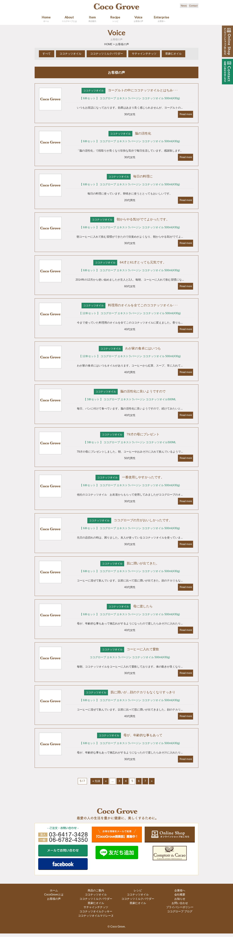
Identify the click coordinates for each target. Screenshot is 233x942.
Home (46, 18)
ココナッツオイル (70, 53)
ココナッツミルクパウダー (106, 53)
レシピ (137, 890)
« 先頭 (96, 781)
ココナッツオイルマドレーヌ (95, 915)
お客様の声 (53, 898)
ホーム (53, 890)
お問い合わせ (179, 903)
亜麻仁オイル (173, 53)
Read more (185, 114)
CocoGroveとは (53, 894)
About (69, 18)
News (184, 5)
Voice (138, 18)
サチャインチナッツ (144, 53)
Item (92, 18)
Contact (193, 5)
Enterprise (161, 18)
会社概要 (179, 894)
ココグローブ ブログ (179, 911)
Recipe (115, 18)
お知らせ (179, 898)
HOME (108, 44)
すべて (46, 53)
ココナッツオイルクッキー (95, 911)
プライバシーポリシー (179, 907)
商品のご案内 (95, 890)
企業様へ (179, 890)
